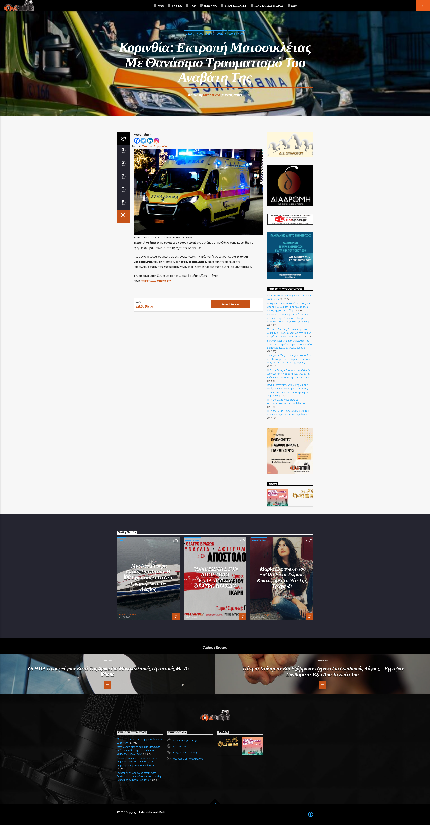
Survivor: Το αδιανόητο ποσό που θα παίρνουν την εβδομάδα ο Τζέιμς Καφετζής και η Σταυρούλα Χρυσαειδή (288, 318)
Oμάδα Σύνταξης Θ (128, 614)
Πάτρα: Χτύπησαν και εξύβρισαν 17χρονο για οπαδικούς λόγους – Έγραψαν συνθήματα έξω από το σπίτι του (323, 671)
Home (161, 5)
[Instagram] (156, 141)
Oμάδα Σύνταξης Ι (195, 614)
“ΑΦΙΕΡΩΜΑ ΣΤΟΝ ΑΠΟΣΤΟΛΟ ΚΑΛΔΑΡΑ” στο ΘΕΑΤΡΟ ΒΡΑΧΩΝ (216, 577)
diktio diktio (211, 95)
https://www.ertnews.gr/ (156, 281)
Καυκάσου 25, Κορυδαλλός (188, 758)
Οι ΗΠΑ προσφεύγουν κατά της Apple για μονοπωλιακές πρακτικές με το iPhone (108, 671)
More (294, 5)
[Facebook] (137, 141)
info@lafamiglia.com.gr (185, 752)
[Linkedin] (150, 141)
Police (210, 33)
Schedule (177, 5)
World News (236, 33)
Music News (210, 5)
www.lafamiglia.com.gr (185, 740)
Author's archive (230, 304)
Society (221, 33)
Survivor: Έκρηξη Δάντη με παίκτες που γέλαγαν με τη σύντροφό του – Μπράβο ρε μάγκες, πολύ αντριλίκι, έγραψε (289, 344)
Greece (190, 33)
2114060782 (179, 746)
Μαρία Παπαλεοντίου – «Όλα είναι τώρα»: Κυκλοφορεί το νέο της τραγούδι (282, 577)
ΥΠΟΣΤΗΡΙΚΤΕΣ (236, 5)
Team (193, 5)
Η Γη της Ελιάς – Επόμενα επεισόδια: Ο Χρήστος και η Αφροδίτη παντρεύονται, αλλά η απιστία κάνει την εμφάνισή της (288, 374)
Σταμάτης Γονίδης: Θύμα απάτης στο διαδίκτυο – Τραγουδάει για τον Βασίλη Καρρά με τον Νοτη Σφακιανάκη (289, 333)
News (200, 33)
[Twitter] (143, 141)
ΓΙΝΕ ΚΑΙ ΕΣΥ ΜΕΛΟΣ (269, 5)
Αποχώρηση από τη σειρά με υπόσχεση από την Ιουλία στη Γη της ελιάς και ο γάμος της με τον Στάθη (289, 307)
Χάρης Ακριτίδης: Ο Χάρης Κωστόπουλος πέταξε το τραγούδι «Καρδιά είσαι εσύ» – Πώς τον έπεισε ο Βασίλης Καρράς (289, 359)
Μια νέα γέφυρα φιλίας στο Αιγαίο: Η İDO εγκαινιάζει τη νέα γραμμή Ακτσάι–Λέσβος (148, 577)
